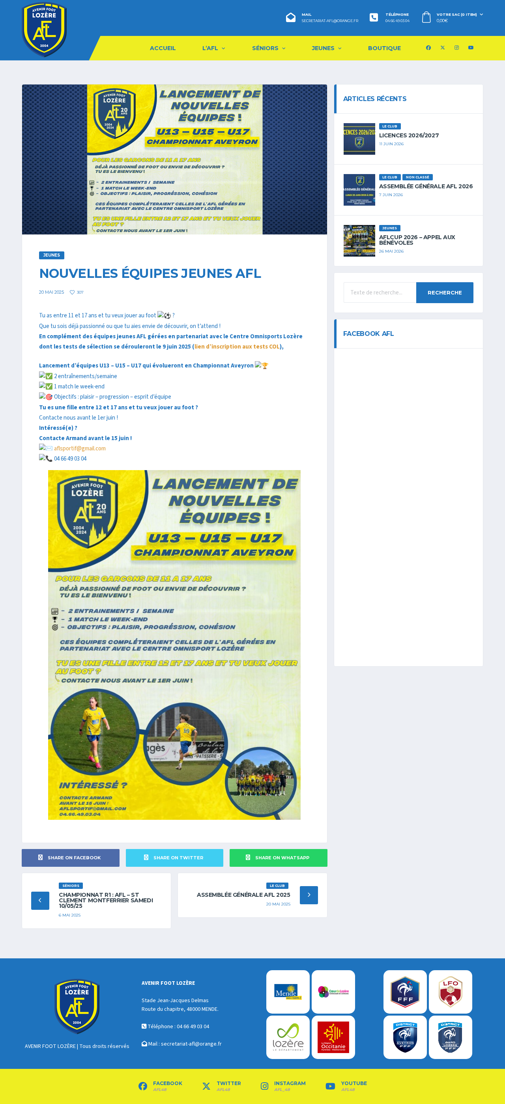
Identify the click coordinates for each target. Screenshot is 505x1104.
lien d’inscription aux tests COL (237, 347)
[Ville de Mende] (288, 992)
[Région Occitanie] (333, 1037)
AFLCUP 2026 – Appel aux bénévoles (417, 240)
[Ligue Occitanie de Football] (450, 992)
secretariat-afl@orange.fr (330, 21)
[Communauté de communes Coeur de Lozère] (333, 992)
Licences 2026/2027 (409, 135)
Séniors (265, 48)
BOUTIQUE (384, 48)
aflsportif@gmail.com (80, 448)
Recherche (445, 292)
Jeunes (323, 48)
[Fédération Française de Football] (405, 992)
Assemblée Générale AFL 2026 (426, 186)
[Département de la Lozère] (288, 1037)
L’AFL (210, 48)
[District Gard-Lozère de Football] (450, 1037)
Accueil (163, 48)
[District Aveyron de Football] (405, 1037)
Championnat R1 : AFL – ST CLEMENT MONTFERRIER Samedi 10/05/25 (106, 900)
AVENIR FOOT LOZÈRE (50, 1046)
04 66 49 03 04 (397, 21)
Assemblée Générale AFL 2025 (243, 894)
